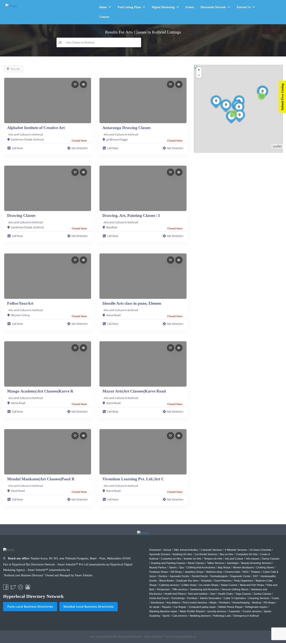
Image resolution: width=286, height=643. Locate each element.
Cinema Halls (232, 571)
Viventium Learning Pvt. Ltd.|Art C (133, 479)
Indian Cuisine (229, 585)
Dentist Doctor (200, 576)
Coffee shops (189, 585)
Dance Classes (270, 558)
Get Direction (79, 148)
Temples (255, 571)
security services (216, 611)
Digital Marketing (163, 7)
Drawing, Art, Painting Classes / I (131, 215)
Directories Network (213, 7)
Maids (213, 602)
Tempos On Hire (213, 558)
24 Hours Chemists (260, 549)
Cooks (275, 598)
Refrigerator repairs (256, 607)
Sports (166, 615)
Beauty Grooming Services (256, 563)
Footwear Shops (158, 571)
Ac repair (154, 607)
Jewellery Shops (194, 571)
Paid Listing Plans (129, 7)
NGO (245, 571)
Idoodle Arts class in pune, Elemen (131, 303)
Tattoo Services (215, 563)
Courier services (252, 611)
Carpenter (234, 611)
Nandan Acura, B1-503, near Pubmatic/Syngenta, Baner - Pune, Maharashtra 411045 (69, 558)
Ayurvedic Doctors (159, 554)
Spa (181, 567)
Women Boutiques (243, 567)
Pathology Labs (222, 615)
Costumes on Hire (171, 558)
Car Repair (180, 607)
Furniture (192, 598)
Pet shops (269, 602)
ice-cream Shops (208, 585)
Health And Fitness (175, 593)
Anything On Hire (182, 554)
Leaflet (277, 146)
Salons (173, 567)
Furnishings (178, 598)
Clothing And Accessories (200, 567)
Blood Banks (166, 580)
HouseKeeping (241, 602)
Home (103, 7)
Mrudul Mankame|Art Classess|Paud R (41, 479)
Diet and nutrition (198, 593)
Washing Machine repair (163, 611)
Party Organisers (243, 580)
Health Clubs (225, 593)
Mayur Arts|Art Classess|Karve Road (134, 391)
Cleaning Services (258, 598)
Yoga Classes (243, 593)
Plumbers (224, 602)
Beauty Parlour (157, 567)
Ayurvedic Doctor (179, 576)
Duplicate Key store (187, 580)
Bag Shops (224, 567)
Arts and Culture (234, 558)
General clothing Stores (235, 589)
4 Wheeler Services (236, 549)
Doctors (162, 576)
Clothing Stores (265, 567)
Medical (256, 602)
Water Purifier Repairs (192, 611)
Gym (212, 593)
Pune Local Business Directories (30, 606)
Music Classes (196, 563)
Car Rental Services (206, 554)
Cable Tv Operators (235, 598)
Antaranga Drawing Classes (126, 127)
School (167, 549)
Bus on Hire (226, 554)
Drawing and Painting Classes (168, 563)
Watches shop (214, 571)
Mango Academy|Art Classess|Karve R (40, 391)
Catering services (169, 585)
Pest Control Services (195, 602)
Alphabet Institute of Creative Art (36, 127)
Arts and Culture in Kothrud (25, 134)
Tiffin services (180, 589)
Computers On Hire (247, 554)
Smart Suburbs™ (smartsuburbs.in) (49, 569)
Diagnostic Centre (240, 576)
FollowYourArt (20, 303)
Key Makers (173, 602)
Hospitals (206, 580)
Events (190, 7)
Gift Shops (176, 571)
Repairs (166, 607)
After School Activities (186, 549)
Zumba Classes (262, 593)
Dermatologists (219, 576)
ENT (255, 576)
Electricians (157, 602)
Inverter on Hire (192, 558)
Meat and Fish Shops (252, 585)
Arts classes (252, 558)
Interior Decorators (210, 598)
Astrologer (233, 563)
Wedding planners (200, 615)
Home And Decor (159, 598)
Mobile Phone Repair (230, 607)
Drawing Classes (21, 215)
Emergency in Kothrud (246, 615)
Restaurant (163, 589)
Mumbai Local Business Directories (88, 606)
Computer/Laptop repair (202, 607)
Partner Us (244, 7)
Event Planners (223, 580)
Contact (104, 16)
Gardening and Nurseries (204, 589)
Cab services (179, 615)
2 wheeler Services (211, 549)
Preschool (155, 549)
